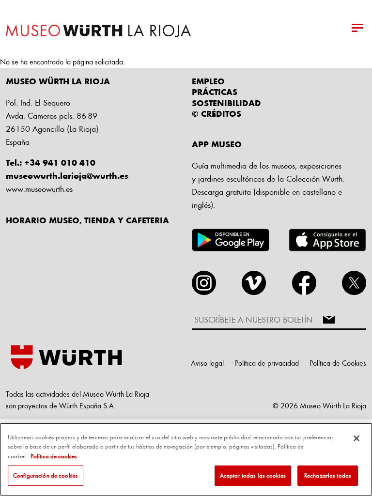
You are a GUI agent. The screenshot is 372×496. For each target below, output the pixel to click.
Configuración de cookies (45, 475)
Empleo (208, 81)
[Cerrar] (356, 438)
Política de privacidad (267, 363)
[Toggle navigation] (357, 28)
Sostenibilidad (226, 102)
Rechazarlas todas (327, 475)
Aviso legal (207, 363)
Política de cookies (54, 456)
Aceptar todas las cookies (253, 475)
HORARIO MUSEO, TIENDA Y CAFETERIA (87, 220)
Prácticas (214, 91)
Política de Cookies (338, 363)
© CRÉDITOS (216, 113)
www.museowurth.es (39, 189)
